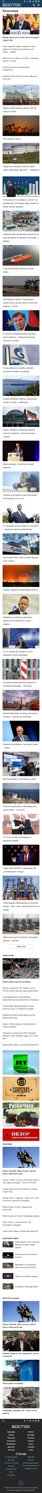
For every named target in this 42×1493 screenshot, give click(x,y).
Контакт (31, 1460)
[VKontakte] (33, 1)
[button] (38, 5)
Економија (11, 1441)
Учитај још (21, 946)
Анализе (11, 1450)
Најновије (11, 1432)
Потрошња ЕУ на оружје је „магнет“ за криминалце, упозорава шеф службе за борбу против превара (21, 203)
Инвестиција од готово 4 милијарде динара (21, 1216)
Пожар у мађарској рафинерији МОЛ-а (20, 590)
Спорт (30, 1450)
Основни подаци (11, 1457)
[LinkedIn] (36, 1)
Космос (31, 1441)
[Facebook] (24, 1)
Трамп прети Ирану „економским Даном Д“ (20, 1045)
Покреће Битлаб (31, 1468)
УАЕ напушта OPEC (12, 139)
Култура (31, 1447)
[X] (27, 1)
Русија (11, 1435)
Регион (31, 1432)
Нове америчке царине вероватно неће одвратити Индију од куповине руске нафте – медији (19, 49)
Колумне (30, 1438)
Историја (11, 1460)
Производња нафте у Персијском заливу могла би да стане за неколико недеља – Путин (20, 302)
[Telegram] (38, 1)
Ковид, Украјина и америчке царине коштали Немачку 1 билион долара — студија (20, 433)
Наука (31, 1444)
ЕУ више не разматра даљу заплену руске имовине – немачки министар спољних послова (19, 337)
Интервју (30, 1435)
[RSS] (3, 1)
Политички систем (11, 1463)
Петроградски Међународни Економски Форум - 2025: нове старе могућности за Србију (21, 906)
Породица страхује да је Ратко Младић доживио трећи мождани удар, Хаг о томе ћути (20, 1035)
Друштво (11, 1447)
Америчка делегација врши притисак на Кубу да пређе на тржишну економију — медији (21, 237)
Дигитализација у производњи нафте (20, 779)
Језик (11, 1472)
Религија (11, 1466)
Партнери (30, 1457)
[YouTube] (30, 1)
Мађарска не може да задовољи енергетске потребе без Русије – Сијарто (17, 620)
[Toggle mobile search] (34, 5)
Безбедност (11, 1444)
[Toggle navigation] (37, 5)
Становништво (11, 1469)
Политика (11, 1438)
